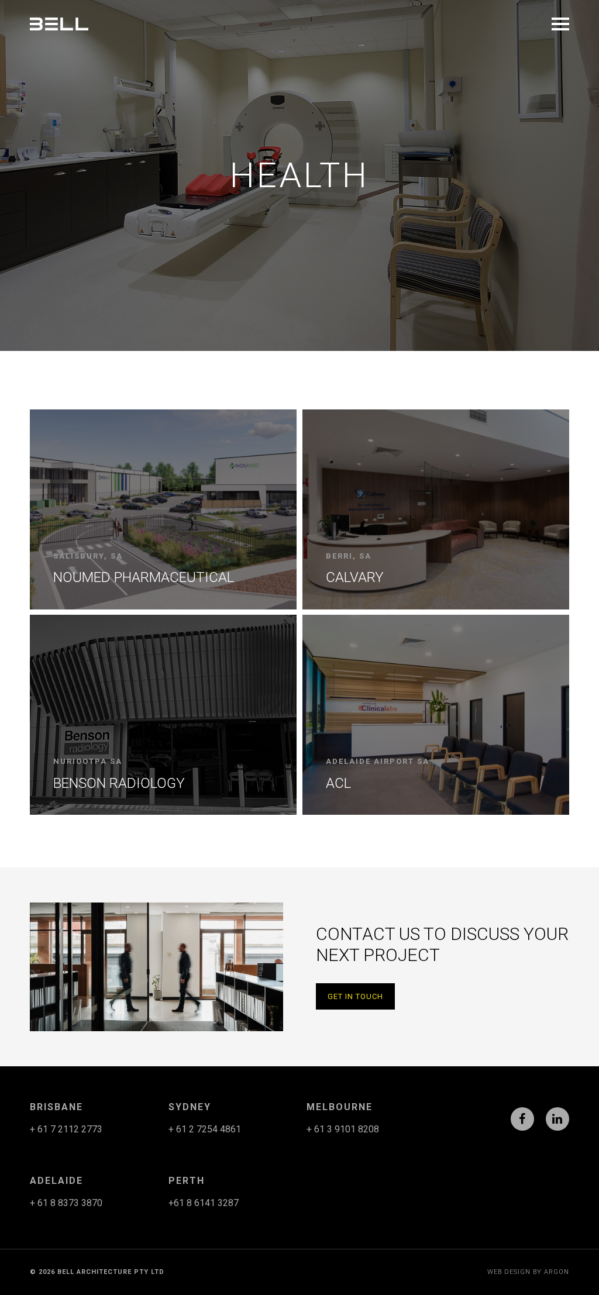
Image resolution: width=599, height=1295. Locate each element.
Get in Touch (355, 996)
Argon (556, 1272)
